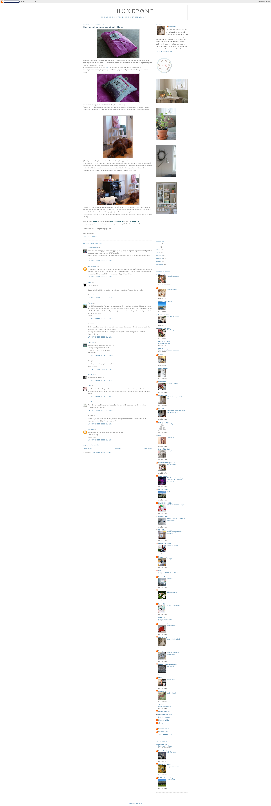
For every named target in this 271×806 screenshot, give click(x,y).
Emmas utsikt (163, 637)
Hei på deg (170, 424)
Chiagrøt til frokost (172, 383)
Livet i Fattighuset (165, 530)
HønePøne (172, 26)
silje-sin (161, 723)
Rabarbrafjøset (171, 779)
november (159, 259)
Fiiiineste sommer (172, 592)
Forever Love (163, 368)
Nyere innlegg (87, 448)
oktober (158, 244)
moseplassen (163, 744)
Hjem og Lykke (163, 720)
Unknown (91, 429)
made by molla (163, 624)
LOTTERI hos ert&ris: (173, 605)
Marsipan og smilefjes (165, 619)
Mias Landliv (163, 395)
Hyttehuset (91, 402)
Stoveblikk (170, 578)
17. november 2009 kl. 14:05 (100, 277)
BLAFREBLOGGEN (165, 503)
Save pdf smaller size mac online (168, 350)
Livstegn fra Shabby (164, 706)
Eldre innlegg (148, 448)
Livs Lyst (161, 274)
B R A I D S (170, 437)
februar (158, 250)
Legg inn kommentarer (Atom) (102, 452)
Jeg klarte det (171, 666)
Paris (168, 491)
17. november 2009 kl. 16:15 (100, 318)
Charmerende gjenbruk (166, 462)
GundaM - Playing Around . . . (169, 751)
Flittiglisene (162, 678)
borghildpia (162, 557)
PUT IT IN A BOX (164, 342)
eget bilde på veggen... (173, 316)
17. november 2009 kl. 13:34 (100, 261)
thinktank (161, 617)
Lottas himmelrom (164, 328)
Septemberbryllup (172, 289)
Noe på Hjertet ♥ (164, 717)
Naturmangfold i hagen (165, 746)
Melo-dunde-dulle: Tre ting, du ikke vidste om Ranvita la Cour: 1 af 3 (176, 479)
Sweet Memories (164, 711)
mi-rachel (91, 374)
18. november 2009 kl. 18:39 (100, 440)
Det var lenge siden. (173, 276)
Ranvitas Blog (163, 476)
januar (158, 253)
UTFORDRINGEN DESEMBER (168, 572)
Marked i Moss (171, 464)
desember (159, 256)
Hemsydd (161, 651)
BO (159, 435)
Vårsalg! (169, 451)
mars (158, 247)
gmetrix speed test (164, 343)
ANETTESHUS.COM (165, 735)
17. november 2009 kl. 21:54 (100, 380)
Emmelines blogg (164, 543)
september (159, 264)
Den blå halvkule (164, 449)
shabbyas (161, 705)
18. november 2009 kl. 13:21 (100, 424)
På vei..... (170, 370)
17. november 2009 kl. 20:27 (100, 369)
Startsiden (118, 448)
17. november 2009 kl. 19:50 (100, 355)
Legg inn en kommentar (91, 445)
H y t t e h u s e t (164, 577)
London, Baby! (171, 679)
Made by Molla (93, 247)
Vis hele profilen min (164, 51)
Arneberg (91, 342)
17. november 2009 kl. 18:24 (100, 337)
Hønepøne (136, 11)
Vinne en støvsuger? (173, 545)
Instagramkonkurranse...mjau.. (176, 505)
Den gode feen (163, 422)
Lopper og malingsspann (167, 664)
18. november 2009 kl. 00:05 (100, 410)
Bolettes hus (163, 516)
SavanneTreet (163, 732)
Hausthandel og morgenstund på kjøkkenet (103, 27)
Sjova (90, 386)
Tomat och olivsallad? (173, 639)
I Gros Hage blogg (164, 764)
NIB (159, 570)
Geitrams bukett (171, 752)
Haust (107, 67)
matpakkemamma (164, 726)
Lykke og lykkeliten (165, 301)
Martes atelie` (92, 266)
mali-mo (161, 409)
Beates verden (163, 315)
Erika (89, 282)
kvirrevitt (161, 604)
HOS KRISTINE (163, 729)
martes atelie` (163, 489)
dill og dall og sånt (165, 714)
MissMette (162, 381)
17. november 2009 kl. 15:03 (100, 298)
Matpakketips (171, 330)
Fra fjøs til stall (171, 693)
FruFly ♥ (161, 348)
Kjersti (90, 303)
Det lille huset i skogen (166, 778)
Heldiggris (170, 559)
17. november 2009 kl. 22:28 (100, 396)
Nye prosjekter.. (171, 625)
